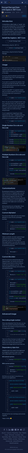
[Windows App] (15, 430)
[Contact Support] (24, 430)
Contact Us (9, 432)
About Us (4, 432)
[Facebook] (4, 430)
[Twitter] (7, 430)
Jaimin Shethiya (7, 12)
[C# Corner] (5, 2)
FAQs (10, 436)
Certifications (15, 436)
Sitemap (20, 436)
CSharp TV (5, 439)
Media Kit (24, 432)
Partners (6, 434)
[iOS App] (21, 430)
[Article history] (13, 12)
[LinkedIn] (9, 430)
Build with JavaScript (14, 443)
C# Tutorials (11, 434)
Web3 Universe (21, 439)
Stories (24, 436)
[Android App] (18, 430)
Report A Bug (5, 436)
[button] (25, 2)
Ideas (22, 434)
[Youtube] (12, 430)
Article (24, 15)
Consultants (17, 434)
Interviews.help (9, 441)
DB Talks (10, 439)
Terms (20, 432)
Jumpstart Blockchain (17, 441)
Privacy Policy (15, 432)
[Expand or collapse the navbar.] (2, 2)
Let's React (15, 439)
